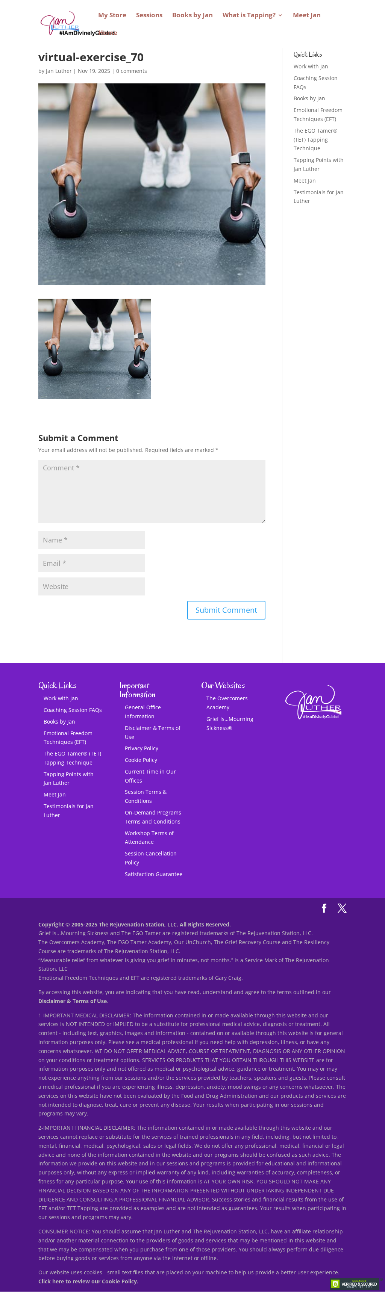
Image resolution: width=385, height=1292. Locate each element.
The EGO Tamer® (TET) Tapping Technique (316, 139)
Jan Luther (59, 70)
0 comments (131, 70)
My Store (112, 15)
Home (107, 33)
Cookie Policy (141, 759)
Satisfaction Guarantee (153, 874)
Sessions (149, 15)
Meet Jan (307, 15)
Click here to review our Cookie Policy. (88, 1281)
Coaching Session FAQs (73, 709)
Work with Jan (311, 66)
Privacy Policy (141, 748)
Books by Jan (192, 15)
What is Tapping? (249, 15)
